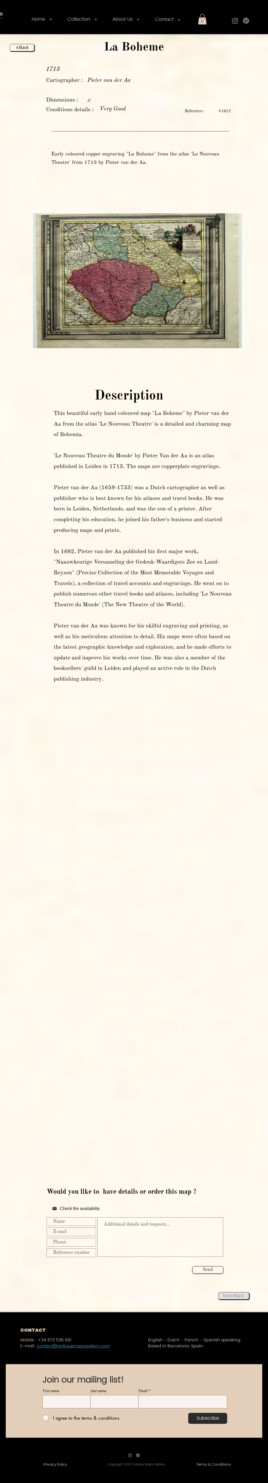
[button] (202, 19)
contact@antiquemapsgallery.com (73, 1346)
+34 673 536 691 (54, 1340)
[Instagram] (235, 21)
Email (143, 1391)
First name (51, 1391)
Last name (98, 1391)
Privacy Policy (55, 1465)
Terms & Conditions (213, 1465)
